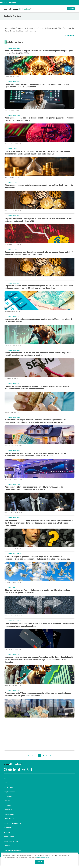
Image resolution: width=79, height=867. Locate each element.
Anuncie (7, 832)
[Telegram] (23, 769)
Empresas (8, 796)
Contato (7, 846)
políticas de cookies (42, 857)
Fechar (39, 862)
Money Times (9, 837)
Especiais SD (8, 819)
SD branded (8, 828)
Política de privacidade (12, 850)
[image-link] (39, 65)
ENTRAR (71, 9)
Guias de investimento (12, 823)
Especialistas (9, 814)
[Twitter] (28, 769)
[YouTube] (10, 769)
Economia (8, 805)
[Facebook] (31, 769)
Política (7, 801)
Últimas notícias (10, 783)
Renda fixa (8, 810)
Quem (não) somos (11, 841)
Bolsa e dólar (9, 787)
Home (6, 778)
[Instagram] (5, 769)
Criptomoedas (9, 792)
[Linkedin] (14, 769)
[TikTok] (19, 769)
